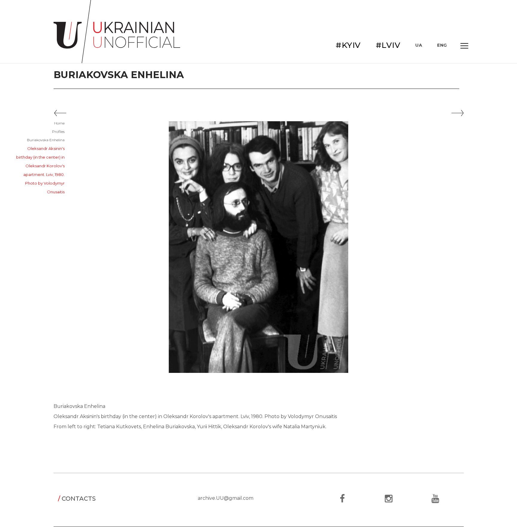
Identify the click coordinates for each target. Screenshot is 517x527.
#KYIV (348, 45)
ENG (442, 45)
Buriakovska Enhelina (46, 140)
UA (418, 45)
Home (59, 123)
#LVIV (388, 45)
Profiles (58, 131)
